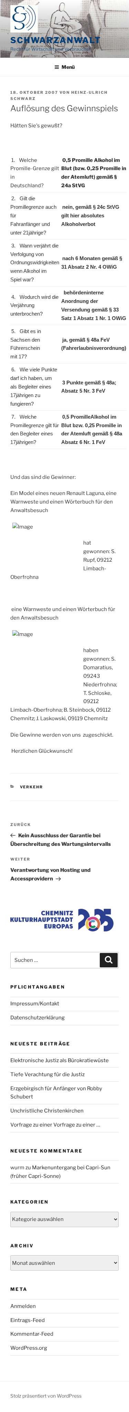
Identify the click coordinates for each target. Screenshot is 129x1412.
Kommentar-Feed (31, 1334)
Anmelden (23, 1306)
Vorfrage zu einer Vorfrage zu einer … (55, 1125)
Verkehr (31, 787)
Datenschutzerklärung (37, 1018)
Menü (68, 67)
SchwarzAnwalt (55, 40)
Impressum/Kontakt (34, 1004)
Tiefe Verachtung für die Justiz (47, 1074)
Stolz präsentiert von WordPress (46, 1396)
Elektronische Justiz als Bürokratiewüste (59, 1060)
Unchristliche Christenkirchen (47, 1111)
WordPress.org (28, 1348)
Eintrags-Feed (27, 1320)
